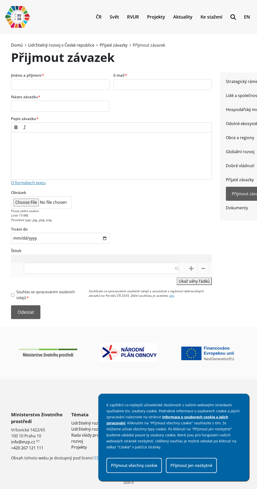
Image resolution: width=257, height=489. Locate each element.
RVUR (133, 17)
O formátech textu (28, 182)
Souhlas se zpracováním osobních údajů (45, 294)
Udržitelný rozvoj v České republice (61, 45)
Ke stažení (211, 17)
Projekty (156, 17)
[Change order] (16, 269)
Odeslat (26, 312)
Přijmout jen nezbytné (191, 465)
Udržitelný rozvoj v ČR (92, 423)
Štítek (16, 250)
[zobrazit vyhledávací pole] (233, 17)
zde (171, 296)
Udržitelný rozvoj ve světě (95, 429)
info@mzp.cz (23, 442)
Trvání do (19, 229)
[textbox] (111, 156)
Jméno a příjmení (26, 75)
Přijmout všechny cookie (134, 465)
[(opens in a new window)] (48, 352)
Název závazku (24, 96)
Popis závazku (23, 118)
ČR (99, 17)
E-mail (118, 75)
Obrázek (18, 192)
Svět (114, 17)
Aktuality (182, 17)
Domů (17, 45)
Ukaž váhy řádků (194, 281)
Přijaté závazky (113, 45)
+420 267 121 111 (27, 448)
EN (247, 17)
